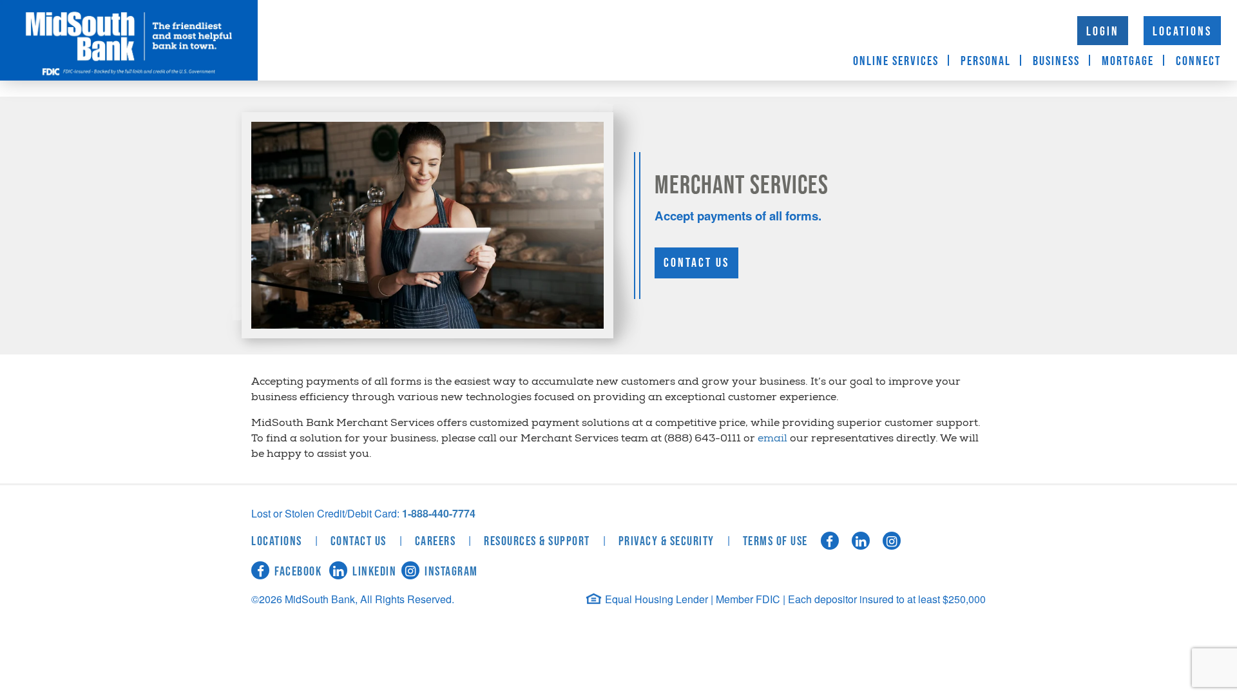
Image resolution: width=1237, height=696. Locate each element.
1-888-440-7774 (438, 513)
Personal (986, 61)
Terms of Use (775, 541)
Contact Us (696, 263)
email (772, 439)
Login (1102, 31)
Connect (1198, 61)
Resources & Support (537, 541)
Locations (1182, 31)
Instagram (451, 571)
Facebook (297, 571)
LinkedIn (374, 571)
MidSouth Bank (129, 40)
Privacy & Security (666, 541)
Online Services (896, 61)
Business (1056, 61)
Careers (435, 541)
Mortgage (1128, 61)
